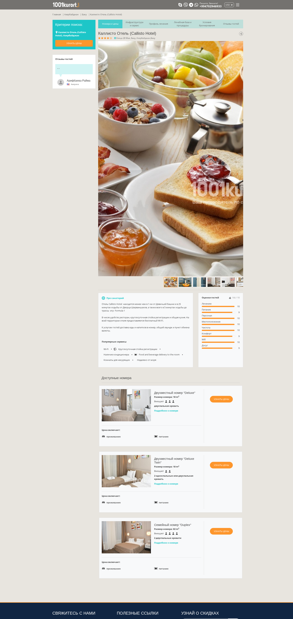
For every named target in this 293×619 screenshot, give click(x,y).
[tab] (110, 24)
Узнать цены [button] (221, 399)
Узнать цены (74, 43)
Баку (84, 14)
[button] (102, 158)
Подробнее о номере (166, 410)
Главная (56, 14)
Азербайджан (71, 14)
